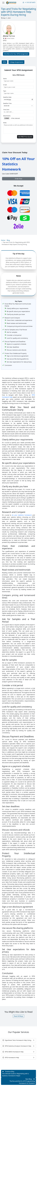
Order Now (18, 179)
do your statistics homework (22, 515)
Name (5, 78)
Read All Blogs (18, 1016)
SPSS (4, 62)
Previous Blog (15, 1074)
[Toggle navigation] (3, 3)
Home (3, 240)
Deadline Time (7, 103)
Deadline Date (7, 97)
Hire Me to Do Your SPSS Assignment (16, 54)
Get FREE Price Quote (25, 137)
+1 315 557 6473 (29, 2)
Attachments (6, 116)
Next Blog (22, 1081)
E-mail (5, 85)
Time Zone (6, 109)
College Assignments (16, 62)
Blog (8, 240)
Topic (4, 91)
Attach (7, 118)
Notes (5, 122)
